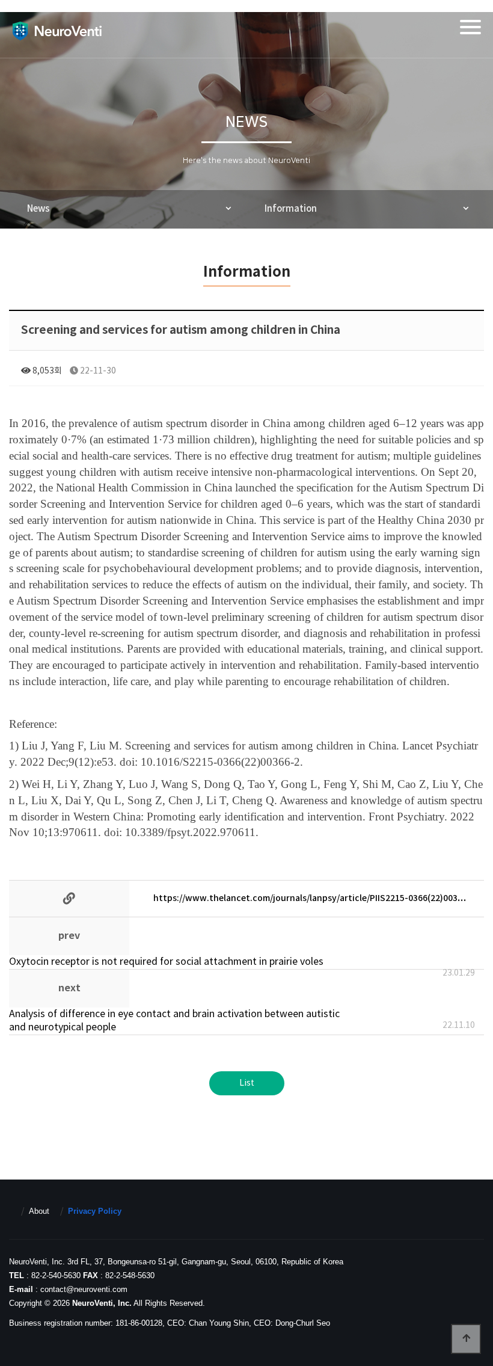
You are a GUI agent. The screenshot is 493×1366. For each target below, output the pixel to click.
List (246, 1083)
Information (291, 209)
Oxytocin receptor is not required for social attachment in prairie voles (166, 961)
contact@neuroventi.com (83, 1289)
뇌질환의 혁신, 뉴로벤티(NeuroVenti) (57, 30)
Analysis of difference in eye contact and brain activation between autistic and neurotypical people (174, 1021)
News (38, 209)
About (39, 1211)
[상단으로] (466, 1339)
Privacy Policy (94, 1211)
